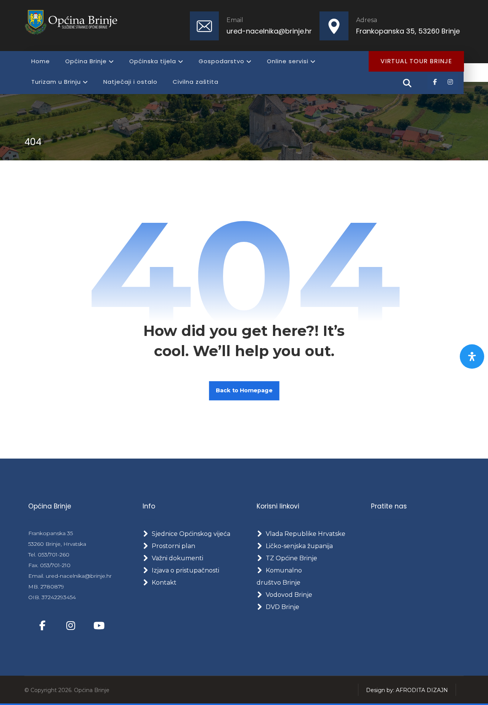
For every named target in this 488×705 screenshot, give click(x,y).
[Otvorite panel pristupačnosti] (472, 356)
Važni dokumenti (177, 558)
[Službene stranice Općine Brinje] (75, 22)
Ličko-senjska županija (299, 546)
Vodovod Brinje (289, 594)
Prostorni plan (173, 546)
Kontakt (164, 582)
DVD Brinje (282, 607)
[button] (435, 82)
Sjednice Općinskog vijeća (191, 533)
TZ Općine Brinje (291, 558)
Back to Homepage (244, 390)
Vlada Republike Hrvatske (305, 533)
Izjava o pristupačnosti (185, 570)
